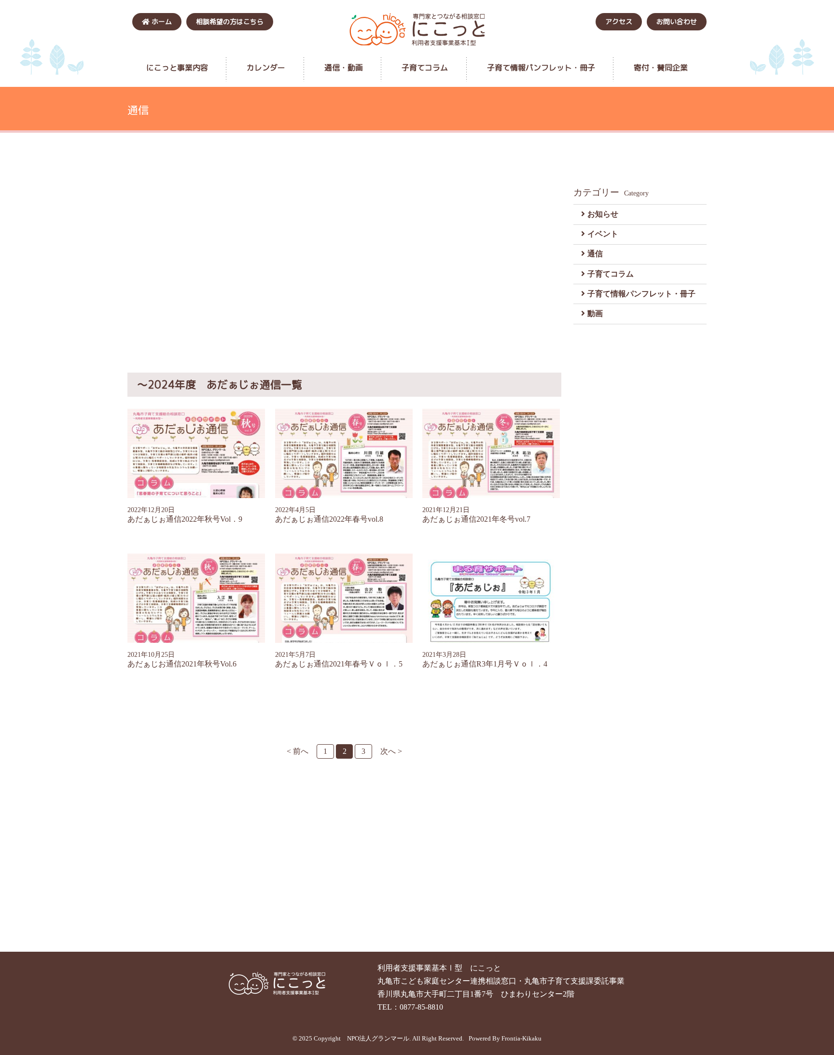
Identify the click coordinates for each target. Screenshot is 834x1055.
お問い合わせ (676, 21)
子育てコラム (425, 67)
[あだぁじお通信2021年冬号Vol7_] (491, 453)
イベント (602, 234)
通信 (595, 254)
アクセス (618, 21)
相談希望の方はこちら (230, 21)
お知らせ (602, 214)
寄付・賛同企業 (661, 67)
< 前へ (297, 751)
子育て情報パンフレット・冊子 (541, 67)
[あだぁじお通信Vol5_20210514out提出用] (344, 598)
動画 (595, 313)
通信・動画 (343, 67)
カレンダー (266, 67)
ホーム (161, 21)
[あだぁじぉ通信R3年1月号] (491, 598)
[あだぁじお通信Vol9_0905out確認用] (196, 453)
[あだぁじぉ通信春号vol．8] (344, 453)
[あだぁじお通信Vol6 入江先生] (196, 598)
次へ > (391, 751)
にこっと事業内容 (177, 67)
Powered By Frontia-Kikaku (505, 1038)
